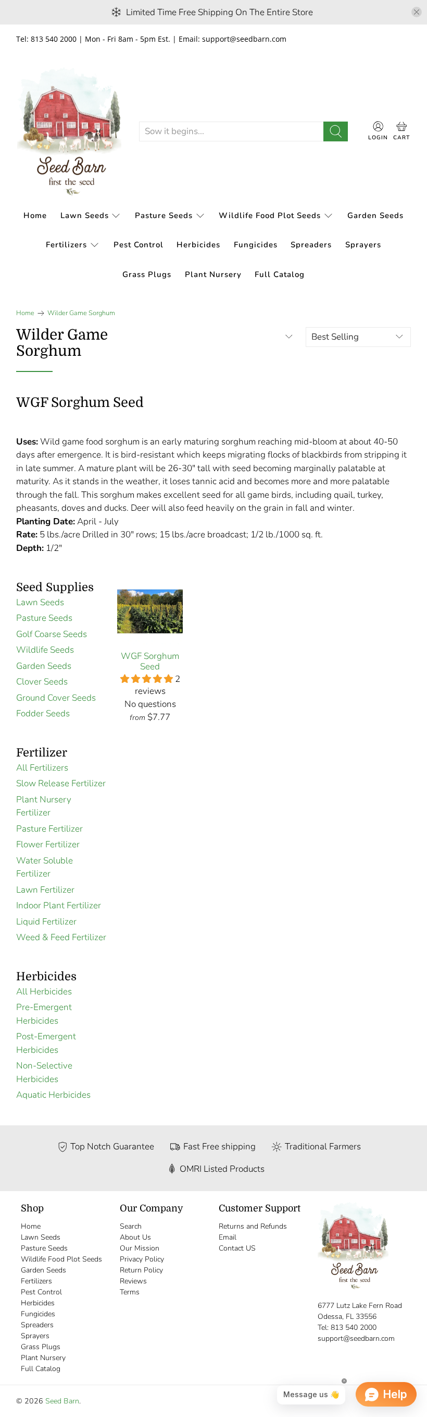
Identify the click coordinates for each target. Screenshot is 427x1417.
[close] (416, 12)
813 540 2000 (353, 1327)
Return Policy (141, 1270)
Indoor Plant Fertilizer (58, 905)
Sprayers (363, 244)
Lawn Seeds (84, 215)
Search (131, 1226)
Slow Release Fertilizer (61, 783)
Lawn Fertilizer (45, 890)
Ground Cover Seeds (56, 698)
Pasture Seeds (164, 215)
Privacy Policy (142, 1259)
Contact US (237, 1248)
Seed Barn (62, 1401)
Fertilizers (66, 244)
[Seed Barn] (69, 132)
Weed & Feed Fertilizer (61, 937)
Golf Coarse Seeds (51, 634)
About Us (135, 1237)
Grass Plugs (146, 274)
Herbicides (198, 244)
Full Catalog (280, 274)
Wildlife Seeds (45, 650)
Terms (130, 1292)
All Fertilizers (42, 768)
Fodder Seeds (43, 713)
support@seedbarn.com (356, 1338)
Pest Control (139, 244)
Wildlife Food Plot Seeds (270, 215)
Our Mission (139, 1248)
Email (227, 1237)
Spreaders (311, 244)
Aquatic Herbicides (53, 1095)
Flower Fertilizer (48, 844)
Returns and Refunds (253, 1226)
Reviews (133, 1281)
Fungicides (256, 244)
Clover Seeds (42, 682)
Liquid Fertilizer (46, 922)
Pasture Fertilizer (49, 829)
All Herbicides (44, 992)
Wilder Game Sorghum (81, 313)
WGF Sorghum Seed (150, 661)
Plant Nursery (213, 274)
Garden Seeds (375, 215)
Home (35, 215)
